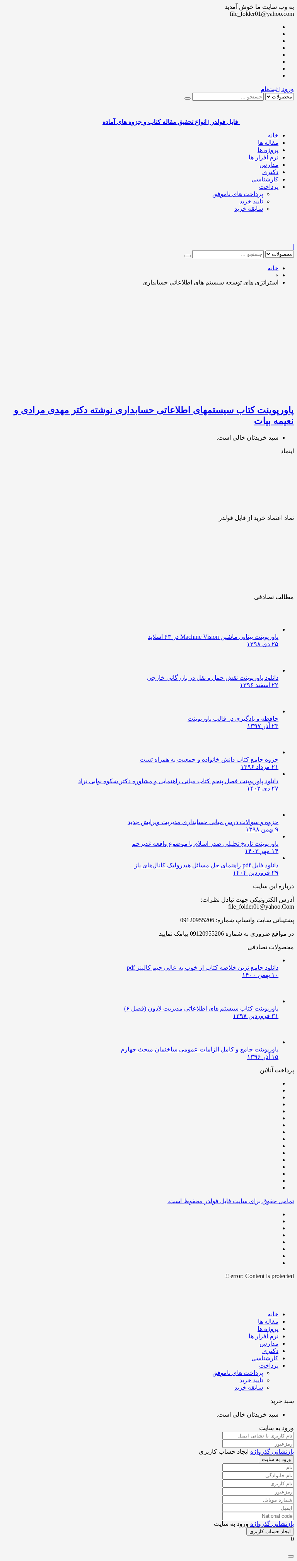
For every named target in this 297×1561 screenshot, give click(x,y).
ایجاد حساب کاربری (270, 1531)
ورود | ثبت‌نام (277, 89)
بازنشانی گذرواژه (272, 1451)
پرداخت (268, 186)
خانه (273, 135)
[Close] (291, 1556)
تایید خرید (251, 201)
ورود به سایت (276, 1459)
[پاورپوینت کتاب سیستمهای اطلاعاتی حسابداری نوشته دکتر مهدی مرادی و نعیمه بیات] (202, 393)
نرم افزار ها (263, 157)
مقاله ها (268, 142)
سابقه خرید (248, 208)
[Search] (187, 98)
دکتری (270, 172)
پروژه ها (268, 150)
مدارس (268, 164)
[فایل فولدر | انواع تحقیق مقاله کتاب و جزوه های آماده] (267, 239)
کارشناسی (264, 179)
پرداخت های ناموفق (237, 194)
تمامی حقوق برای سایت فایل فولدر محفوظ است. (230, 1201)
